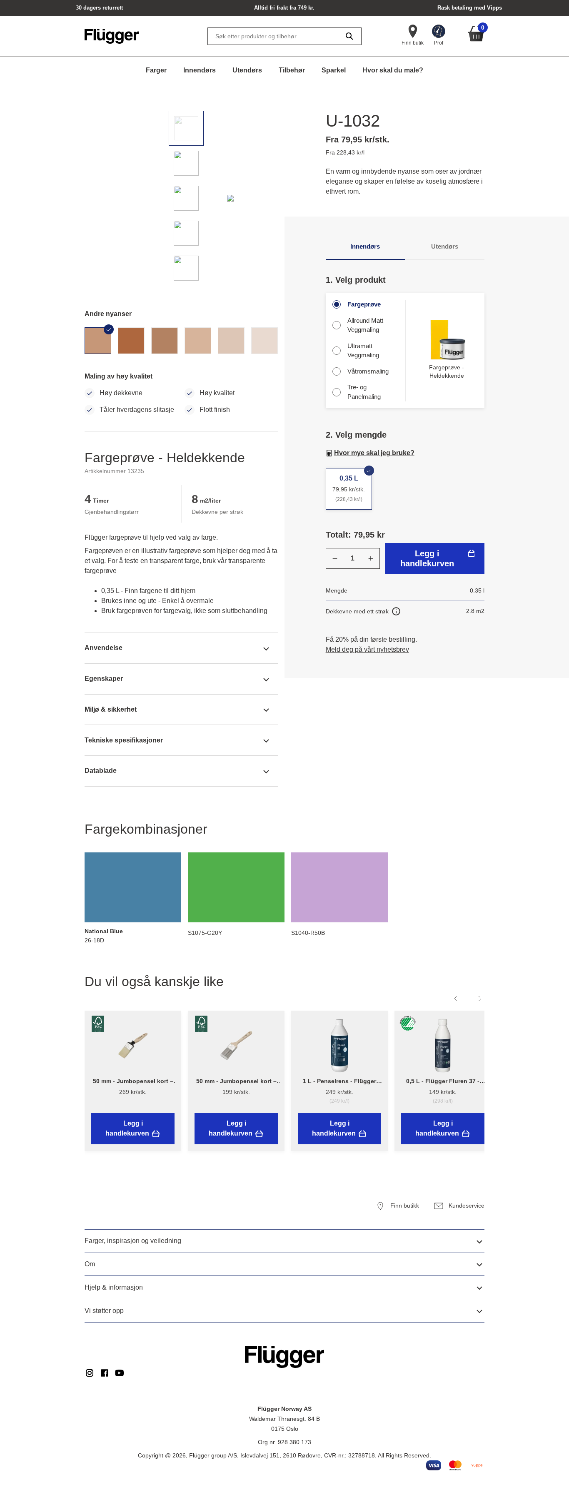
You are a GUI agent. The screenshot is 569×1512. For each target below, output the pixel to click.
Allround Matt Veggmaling (365, 325)
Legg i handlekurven (427, 558)
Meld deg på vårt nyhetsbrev (367, 649)
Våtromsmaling (368, 371)
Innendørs (199, 70)
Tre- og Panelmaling (364, 392)
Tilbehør (292, 70)
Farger (156, 70)
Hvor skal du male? (392, 70)
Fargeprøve (364, 304)
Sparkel (334, 70)
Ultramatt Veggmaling (363, 350)
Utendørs (247, 70)
